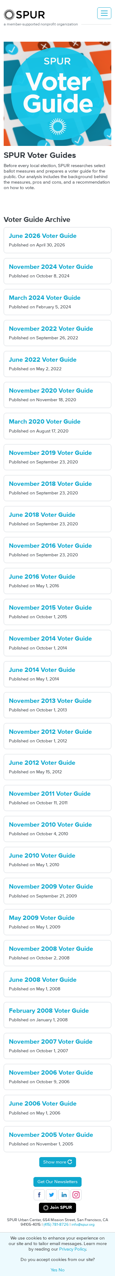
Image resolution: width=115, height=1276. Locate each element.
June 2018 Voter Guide (42, 515)
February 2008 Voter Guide (49, 1011)
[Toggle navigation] (104, 13)
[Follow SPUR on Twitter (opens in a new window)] (51, 1194)
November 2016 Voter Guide (50, 546)
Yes (54, 1270)
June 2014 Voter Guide (42, 670)
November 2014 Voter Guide (50, 639)
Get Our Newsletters (57, 1182)
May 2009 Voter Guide (42, 918)
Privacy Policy (72, 1249)
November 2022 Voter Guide (51, 329)
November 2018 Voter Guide (50, 484)
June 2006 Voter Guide (43, 1104)
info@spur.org (82, 1224)
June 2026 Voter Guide (43, 236)
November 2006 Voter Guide (51, 1073)
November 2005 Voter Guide (51, 1135)
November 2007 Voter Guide (51, 1042)
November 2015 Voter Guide (50, 608)
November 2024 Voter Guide (51, 267)
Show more (55, 1162)
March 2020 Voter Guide (45, 422)
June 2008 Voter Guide (43, 980)
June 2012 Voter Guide (42, 763)
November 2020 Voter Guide (51, 391)
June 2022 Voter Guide (43, 360)
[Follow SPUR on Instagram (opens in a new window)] (76, 1194)
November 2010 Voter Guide (50, 825)
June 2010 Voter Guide (42, 856)
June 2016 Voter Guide (42, 577)
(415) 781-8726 (56, 1224)
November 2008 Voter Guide (51, 949)
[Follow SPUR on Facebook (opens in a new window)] (39, 1194)
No (62, 1270)
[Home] (27, 14)
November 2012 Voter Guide (50, 732)
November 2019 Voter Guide (50, 453)
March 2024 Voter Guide (45, 298)
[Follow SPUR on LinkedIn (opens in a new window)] (63, 1194)
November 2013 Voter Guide (50, 701)
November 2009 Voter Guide (51, 887)
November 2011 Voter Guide (50, 794)
